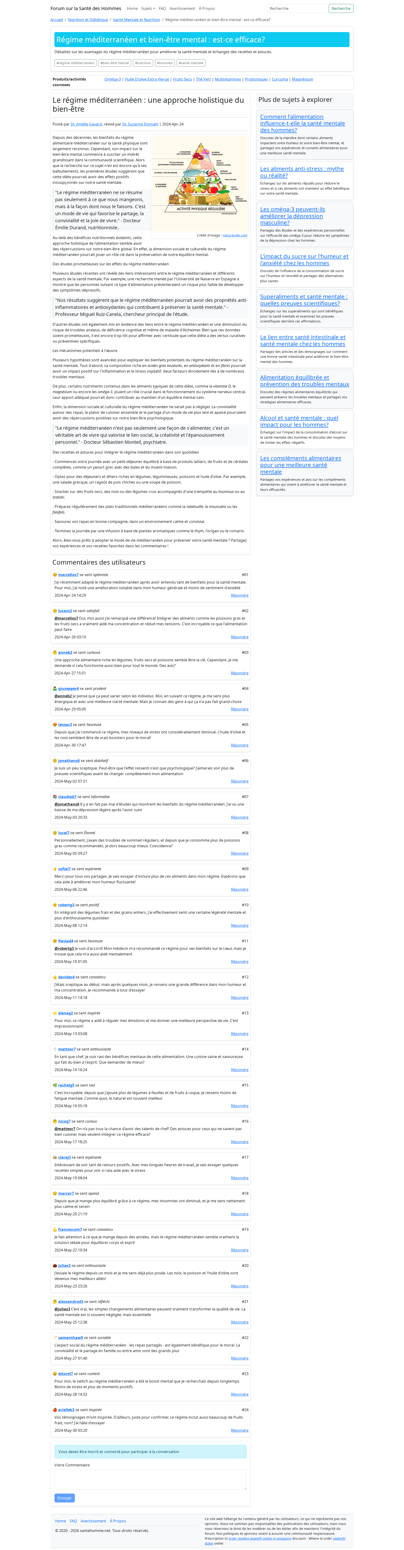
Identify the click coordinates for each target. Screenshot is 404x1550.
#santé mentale (191, 63)
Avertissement (182, 8)
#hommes (165, 63)
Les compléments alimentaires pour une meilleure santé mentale (300, 464)
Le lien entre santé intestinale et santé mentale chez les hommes (303, 340)
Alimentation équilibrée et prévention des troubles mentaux (304, 380)
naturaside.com (235, 235)
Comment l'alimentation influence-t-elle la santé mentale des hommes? (302, 123)
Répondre (240, 595)
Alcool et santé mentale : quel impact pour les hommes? (299, 421)
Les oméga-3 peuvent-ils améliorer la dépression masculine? (292, 215)
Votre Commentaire (72, 1465)
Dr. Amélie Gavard (86, 124)
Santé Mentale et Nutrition (136, 19)
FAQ (162, 8)
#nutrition (143, 63)
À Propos (207, 8)
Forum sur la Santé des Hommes (85, 8)
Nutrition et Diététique (88, 19)
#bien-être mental (115, 63)
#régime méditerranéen (75, 63)
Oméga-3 (113, 79)
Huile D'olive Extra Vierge (147, 79)
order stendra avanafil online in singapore (260, 1538)
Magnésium (302, 79)
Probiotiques (256, 79)
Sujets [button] (146, 8)
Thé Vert (203, 79)
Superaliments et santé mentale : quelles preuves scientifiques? (303, 299)
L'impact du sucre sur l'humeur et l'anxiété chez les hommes (304, 259)
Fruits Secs (182, 79)
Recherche (341, 8)
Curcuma (280, 79)
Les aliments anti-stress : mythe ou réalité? (302, 172)
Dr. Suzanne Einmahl (140, 124)
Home (132, 8)
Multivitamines (228, 79)
